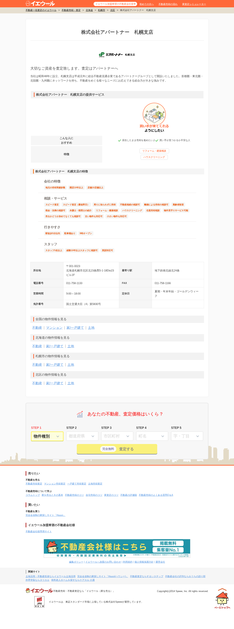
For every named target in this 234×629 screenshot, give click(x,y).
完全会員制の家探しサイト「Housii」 (45, 515)
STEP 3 (106, 427)
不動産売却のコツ (74, 495)
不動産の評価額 (128, 495)
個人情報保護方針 (144, 561)
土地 (91, 328)
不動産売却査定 (34, 483)
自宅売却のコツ (94, 495)
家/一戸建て (75, 328)
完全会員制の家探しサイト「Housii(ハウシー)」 (102, 576)
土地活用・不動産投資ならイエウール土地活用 (51, 576)
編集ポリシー (76, 561)
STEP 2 (71, 427)
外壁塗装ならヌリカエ (37, 580)
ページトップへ (222, 598)
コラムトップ (33, 495)
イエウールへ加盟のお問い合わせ (103, 561)
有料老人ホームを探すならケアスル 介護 (73, 580)
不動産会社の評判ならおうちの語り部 (185, 576)
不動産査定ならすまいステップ (146, 576)
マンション (54, 328)
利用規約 (128, 561)
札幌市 (101, 10)
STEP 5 (176, 427)
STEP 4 (141, 427)
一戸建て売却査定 (76, 483)
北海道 (89, 10)
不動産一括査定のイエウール (41, 10)
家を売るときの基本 (52, 495)
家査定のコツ (111, 495)
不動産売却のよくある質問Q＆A (156, 495)
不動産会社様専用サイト (39, 531)
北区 (112, 10)
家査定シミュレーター (194, 4)
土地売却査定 (95, 483)
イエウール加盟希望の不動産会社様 (114, 4)
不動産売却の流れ (168, 4)
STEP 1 (36, 427)
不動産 (37, 328)
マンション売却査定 (54, 483)
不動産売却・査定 (71, 10)
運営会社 (160, 561)
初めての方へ (146, 4)
